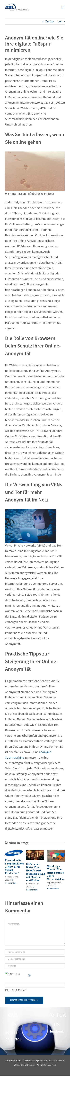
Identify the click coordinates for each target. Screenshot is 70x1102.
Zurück (49, 21)
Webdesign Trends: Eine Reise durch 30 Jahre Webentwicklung (57, 872)
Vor (60, 21)
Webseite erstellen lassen (51, 1060)
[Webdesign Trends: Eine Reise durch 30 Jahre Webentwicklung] (56, 852)
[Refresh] (29, 974)
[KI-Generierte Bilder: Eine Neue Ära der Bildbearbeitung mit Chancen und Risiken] (35, 852)
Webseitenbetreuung (24, 1064)
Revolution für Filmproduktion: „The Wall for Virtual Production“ (14, 866)
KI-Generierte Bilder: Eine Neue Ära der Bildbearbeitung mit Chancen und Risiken (35, 872)
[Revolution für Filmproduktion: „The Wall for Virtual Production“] (14, 852)
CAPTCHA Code (15, 990)
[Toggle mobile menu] (63, 8)
